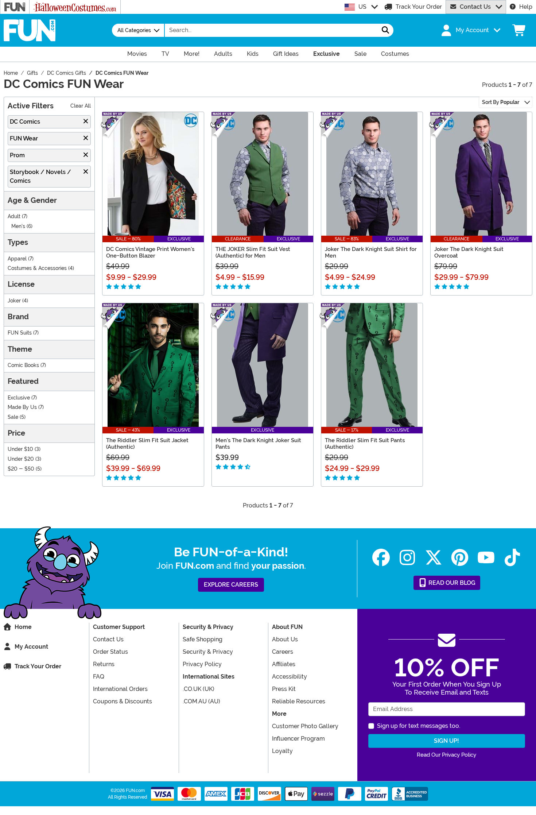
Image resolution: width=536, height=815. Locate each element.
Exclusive (19, 398)
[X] (433, 558)
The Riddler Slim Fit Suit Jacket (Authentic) (147, 443)
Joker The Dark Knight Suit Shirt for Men (371, 252)
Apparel (17, 259)
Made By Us (22, 407)
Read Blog (451, 582)
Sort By (500, 102)
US (362, 6)
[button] (470, 30)
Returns (103, 664)
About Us (285, 639)
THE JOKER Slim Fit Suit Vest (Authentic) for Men (252, 252)
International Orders (120, 688)
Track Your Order (419, 6)
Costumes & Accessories (37, 268)
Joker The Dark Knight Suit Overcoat (469, 252)
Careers (282, 651)
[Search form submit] (385, 30)
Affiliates (283, 664)
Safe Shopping (202, 639)
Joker (14, 301)
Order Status (110, 651)
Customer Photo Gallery (305, 726)
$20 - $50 (21, 469)
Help (525, 6)
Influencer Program (298, 738)
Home (23, 626)
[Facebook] (381, 558)
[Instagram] (407, 558)
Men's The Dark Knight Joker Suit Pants (258, 443)
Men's (18, 226)
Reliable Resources (298, 701)
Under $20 (21, 459)
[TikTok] (512, 558)
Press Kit (284, 688)
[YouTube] (486, 558)
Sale (13, 417)
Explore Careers (231, 584)
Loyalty (282, 751)
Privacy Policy (202, 664)
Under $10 (20, 449)
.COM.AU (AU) (201, 701)
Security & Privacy (208, 651)
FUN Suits (20, 333)
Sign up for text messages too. (418, 725)
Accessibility (289, 676)
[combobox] (271, 30)
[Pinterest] (460, 558)
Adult (14, 216)
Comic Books (23, 365)
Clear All (80, 106)
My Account (31, 646)
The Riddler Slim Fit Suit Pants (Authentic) (365, 443)
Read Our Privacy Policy (446, 755)
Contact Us (475, 6)
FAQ (98, 676)
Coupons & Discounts (122, 701)
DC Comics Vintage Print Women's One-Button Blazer (150, 252)
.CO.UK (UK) (198, 688)
